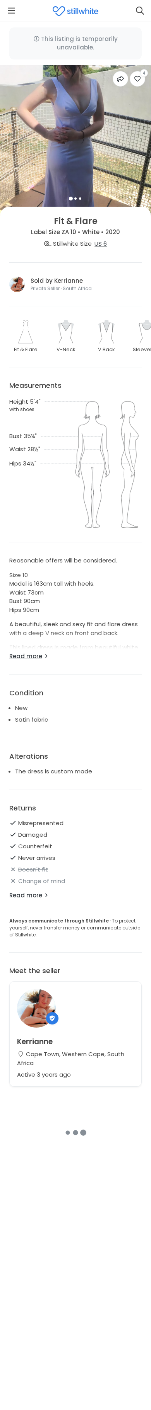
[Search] (140, 11)
